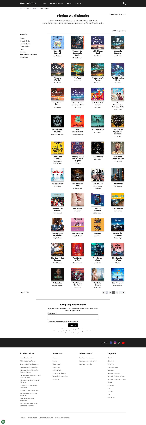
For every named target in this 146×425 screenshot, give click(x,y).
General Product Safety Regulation (27, 399)
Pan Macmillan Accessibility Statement (28, 394)
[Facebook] (111, 342)
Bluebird (110, 358)
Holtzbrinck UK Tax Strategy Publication (28, 386)
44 (124, 293)
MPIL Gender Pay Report (27, 361)
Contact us (56, 358)
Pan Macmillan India (85, 364)
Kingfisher (111, 364)
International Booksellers (60, 376)
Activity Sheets (57, 370)
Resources (58, 353)
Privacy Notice (32, 417)
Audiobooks (34, 8)
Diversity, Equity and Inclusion (29, 364)
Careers (55, 361)
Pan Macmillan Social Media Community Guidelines (28, 404)
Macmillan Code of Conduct (28, 367)
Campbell (111, 361)
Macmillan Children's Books (116, 376)
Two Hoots (111, 397)
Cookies (22, 417)
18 (110, 293)
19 (113, 293)
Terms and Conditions (46, 417)
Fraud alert (56, 379)
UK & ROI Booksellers (59, 373)
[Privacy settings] (3, 422)
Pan (109, 388)
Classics (22, 38)
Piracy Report (57, 364)
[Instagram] (115, 342)
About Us (78, 3)
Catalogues (56, 367)
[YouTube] (123, 343)
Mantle (110, 382)
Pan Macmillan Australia (86, 358)
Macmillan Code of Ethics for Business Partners (29, 371)
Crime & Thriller (25, 41)
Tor (109, 394)
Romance (23, 52)
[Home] (28, 3)
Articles (69, 3)
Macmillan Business (114, 373)
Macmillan (111, 370)
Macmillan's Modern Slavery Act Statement (30, 381)
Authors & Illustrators (56, 3)
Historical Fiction (25, 44)
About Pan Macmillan (26, 358)
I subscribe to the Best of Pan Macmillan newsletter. (63, 321)
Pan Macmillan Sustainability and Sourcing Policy (30, 376)
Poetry (22, 49)
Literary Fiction (24, 46)
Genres (27, 8)
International (85, 353)
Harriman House (113, 367)
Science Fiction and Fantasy (28, 54)
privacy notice (61, 330)
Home (21, 8)
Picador (110, 391)
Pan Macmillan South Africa (87, 361)
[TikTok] (119, 342)
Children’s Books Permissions (29, 390)
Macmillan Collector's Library (117, 379)
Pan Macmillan (27, 353)
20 (117, 293)
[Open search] (124, 3)
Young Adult (24, 57)
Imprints (112, 353)
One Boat (111, 385)
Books (44, 3)
